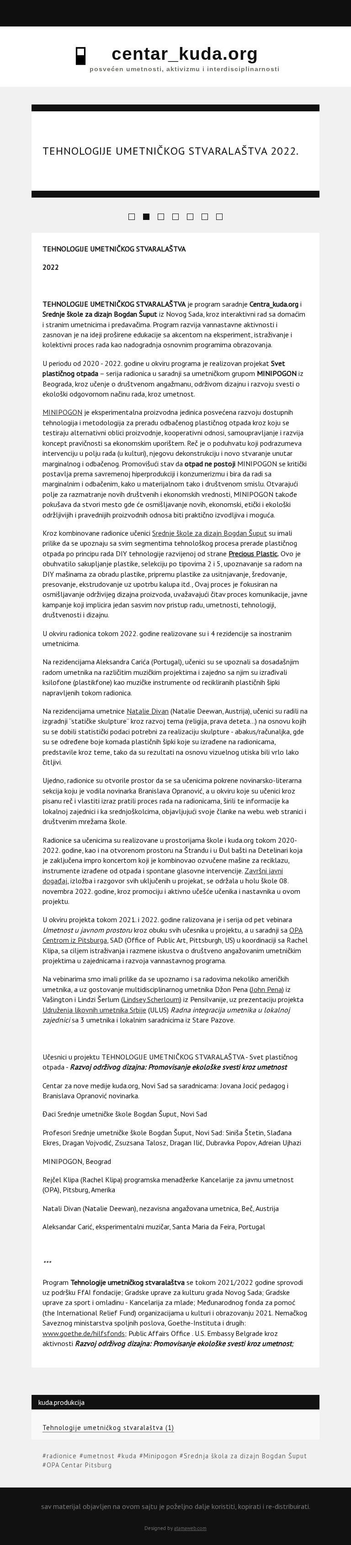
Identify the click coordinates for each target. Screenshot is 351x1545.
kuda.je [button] (125, 13)
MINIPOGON (62, 412)
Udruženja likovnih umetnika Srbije (94, 1009)
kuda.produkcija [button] (60, 13)
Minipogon (160, 1455)
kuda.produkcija (61, 1402)
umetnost (99, 1455)
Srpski (321, 22)
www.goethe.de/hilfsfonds (84, 1333)
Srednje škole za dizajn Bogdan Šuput (209, 533)
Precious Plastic (253, 553)
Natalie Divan (148, 710)
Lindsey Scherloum (151, 999)
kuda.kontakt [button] (253, 13)
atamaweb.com (190, 1528)
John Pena (266, 989)
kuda (129, 1455)
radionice (62, 1455)
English (338, 22)
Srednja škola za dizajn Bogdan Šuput (245, 1455)
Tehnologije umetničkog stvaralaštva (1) (108, 1427)
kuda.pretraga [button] (189, 13)
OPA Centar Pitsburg (79, 1465)
